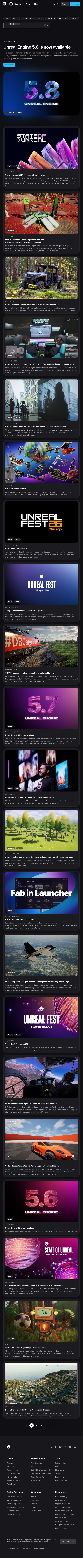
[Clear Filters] (45, 25)
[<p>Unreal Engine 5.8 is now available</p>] (41, 78)
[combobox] (26, 27)
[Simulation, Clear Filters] (19, 24)
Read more (9, 65)
